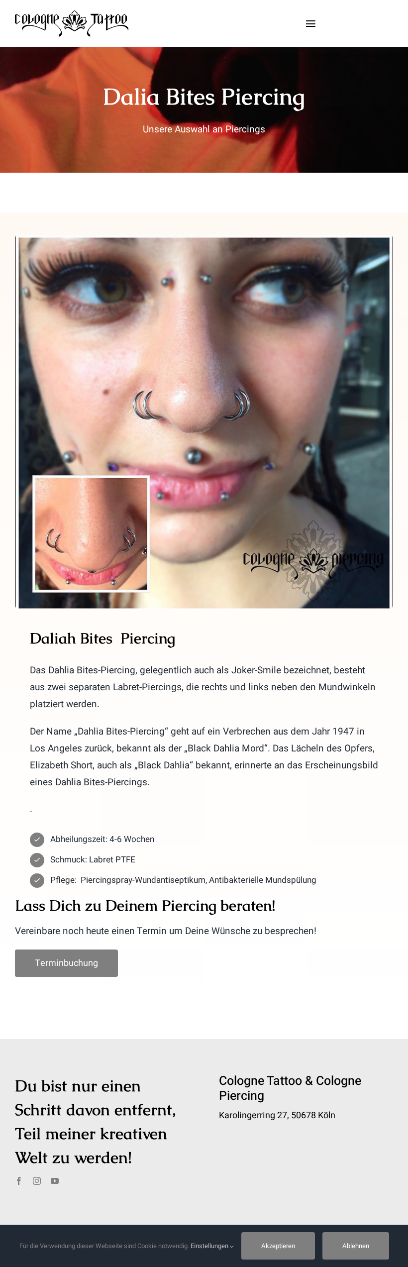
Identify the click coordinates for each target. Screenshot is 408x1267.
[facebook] (19, 1181)
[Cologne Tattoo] (71, 14)
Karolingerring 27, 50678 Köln (277, 1115)
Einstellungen (210, 1246)
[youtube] (55, 1181)
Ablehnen (355, 1246)
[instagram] (37, 1181)
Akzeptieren (278, 1246)
